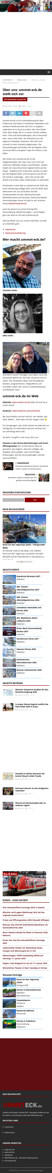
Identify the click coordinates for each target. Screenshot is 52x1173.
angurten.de (9, 1149)
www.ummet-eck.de (21, 402)
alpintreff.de (9, 1152)
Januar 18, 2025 (22, 794)
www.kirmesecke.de (17, 203)
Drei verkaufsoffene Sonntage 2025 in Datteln (24, 907)
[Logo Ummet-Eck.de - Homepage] (23, 1110)
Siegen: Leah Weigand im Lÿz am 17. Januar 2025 (25, 963)
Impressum (10, 229)
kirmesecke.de (10, 1160)
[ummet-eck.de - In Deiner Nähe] (26, 10)
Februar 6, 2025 (22, 710)
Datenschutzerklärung (15, 233)
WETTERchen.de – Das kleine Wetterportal (21, 1158)
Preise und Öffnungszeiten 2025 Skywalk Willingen (26, 920)
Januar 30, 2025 (22, 779)
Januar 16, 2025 (22, 808)
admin (23, 106)
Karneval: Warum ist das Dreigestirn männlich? (31, 789)
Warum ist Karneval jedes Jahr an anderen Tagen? (30, 804)
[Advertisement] (26, 41)
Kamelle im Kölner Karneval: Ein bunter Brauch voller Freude (30, 774)
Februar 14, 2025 (23, 695)
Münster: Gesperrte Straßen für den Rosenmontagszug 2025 (31, 690)
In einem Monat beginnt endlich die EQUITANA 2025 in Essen (31, 705)
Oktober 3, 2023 (11, 106)
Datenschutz (10, 1132)
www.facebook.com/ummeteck (26, 410)
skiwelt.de (9, 1155)
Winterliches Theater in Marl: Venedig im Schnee (25, 968)
